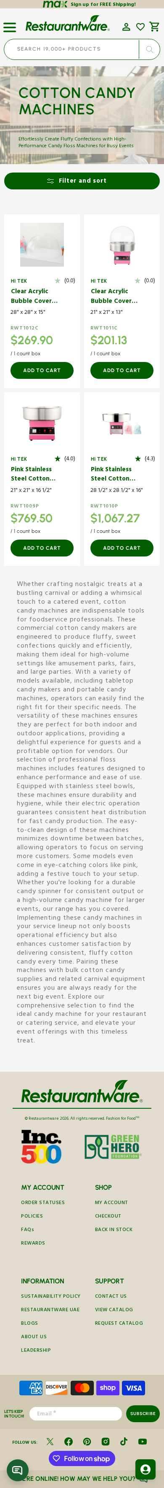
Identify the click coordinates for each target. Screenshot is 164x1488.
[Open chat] (18, 1470)
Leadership (36, 1351)
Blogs (29, 1324)
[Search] (149, 49)
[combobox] (82, 49)
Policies (32, 1217)
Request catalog (119, 1324)
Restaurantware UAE (50, 1310)
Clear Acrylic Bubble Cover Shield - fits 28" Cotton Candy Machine (34, 297)
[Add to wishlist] (140, 27)
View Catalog (114, 1310)
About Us (34, 1337)
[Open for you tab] (145, 1469)
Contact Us (111, 1297)
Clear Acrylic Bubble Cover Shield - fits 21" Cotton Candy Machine (113, 297)
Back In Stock (114, 1230)
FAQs (27, 1230)
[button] (9, 24)
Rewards (33, 1244)
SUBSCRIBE (142, 1413)
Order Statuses (43, 1203)
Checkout (108, 1217)
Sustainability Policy (51, 1297)
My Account (111, 1203)
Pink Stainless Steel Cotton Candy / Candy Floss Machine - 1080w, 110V (34, 475)
